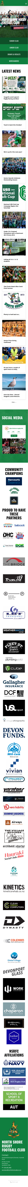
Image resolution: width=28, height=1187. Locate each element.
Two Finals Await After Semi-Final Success (13, 287)
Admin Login (15, 1182)
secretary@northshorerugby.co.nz (11, 1170)
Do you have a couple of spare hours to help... (12, 368)
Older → (14, 402)
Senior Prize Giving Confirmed (10, 341)
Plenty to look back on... (12, 314)
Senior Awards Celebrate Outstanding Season (12, 179)
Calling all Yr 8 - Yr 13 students (11, 260)
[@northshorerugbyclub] (6, 428)
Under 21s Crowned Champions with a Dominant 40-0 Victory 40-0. (13, 233)
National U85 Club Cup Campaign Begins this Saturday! (11, 206)
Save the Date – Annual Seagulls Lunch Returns (12, 395)
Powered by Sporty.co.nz (14, 1180)
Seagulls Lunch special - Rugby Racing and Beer (12, 98)
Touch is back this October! (13, 125)
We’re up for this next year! (13, 152)
